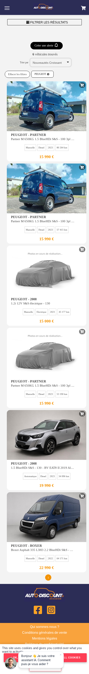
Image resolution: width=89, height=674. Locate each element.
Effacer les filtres (17, 74)
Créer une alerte (44, 45)
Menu (7, 8)
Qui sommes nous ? (44, 627)
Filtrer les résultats (48, 22)
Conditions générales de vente (44, 632)
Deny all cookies (67, 657)
